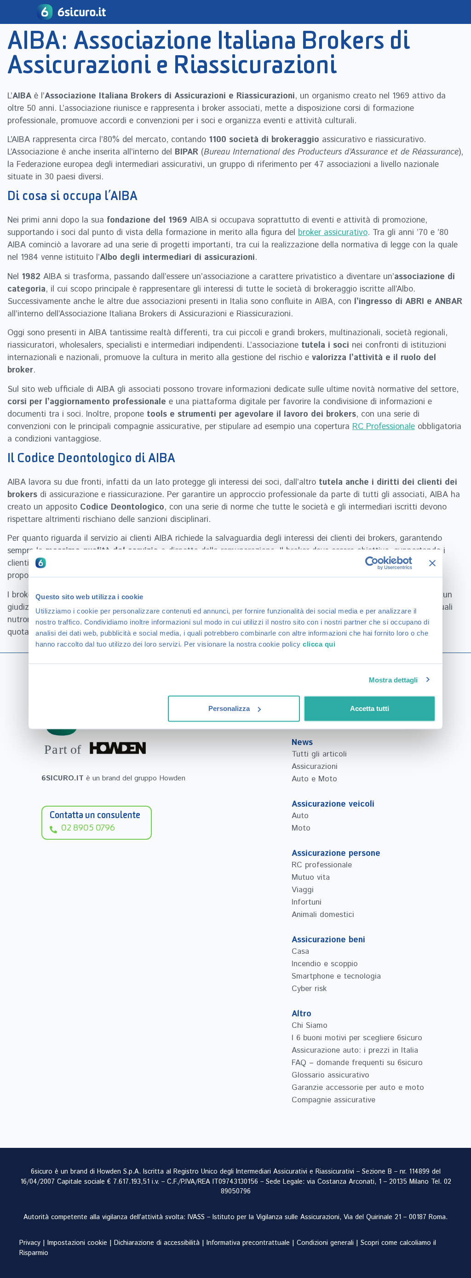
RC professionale (322, 865)
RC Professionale (383, 427)
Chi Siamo (309, 1025)
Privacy (29, 1243)
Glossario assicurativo (330, 1075)
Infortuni (307, 902)
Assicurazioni (315, 766)
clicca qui (319, 644)
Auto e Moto (314, 779)
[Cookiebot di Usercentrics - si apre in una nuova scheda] (372, 563)
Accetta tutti (369, 708)
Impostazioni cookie (77, 1243)
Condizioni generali (325, 1243)
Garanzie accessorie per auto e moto (358, 1087)
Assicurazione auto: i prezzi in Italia (355, 1050)
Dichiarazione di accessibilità (157, 1243)
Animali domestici (323, 914)
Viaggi (303, 889)
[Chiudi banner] (432, 563)
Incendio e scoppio (325, 963)
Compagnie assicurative (333, 1100)
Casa (300, 951)
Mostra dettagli (393, 679)
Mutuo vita (311, 877)
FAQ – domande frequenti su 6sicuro (357, 1062)
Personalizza (229, 708)
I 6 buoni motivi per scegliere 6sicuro (357, 1037)
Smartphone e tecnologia (336, 976)
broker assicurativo (333, 233)
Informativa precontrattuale (248, 1243)
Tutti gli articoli (319, 754)
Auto (300, 815)
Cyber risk (309, 988)
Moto (301, 828)
